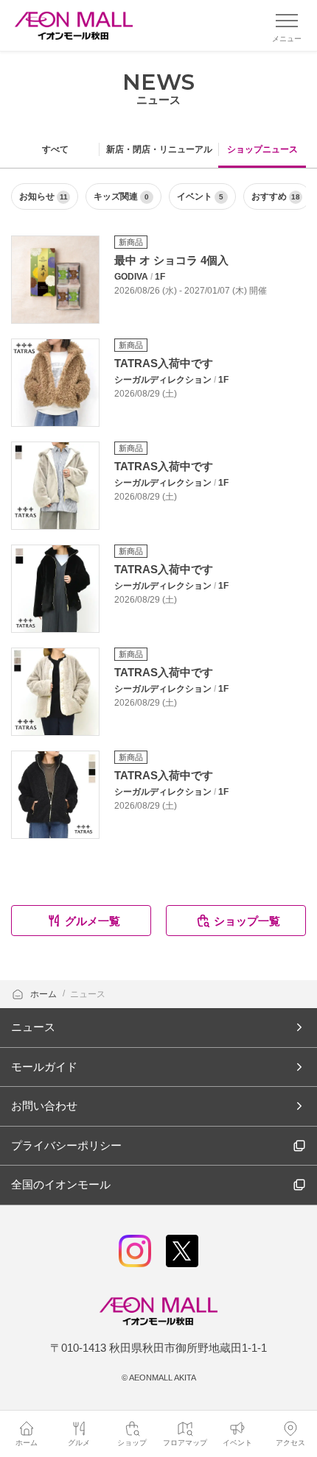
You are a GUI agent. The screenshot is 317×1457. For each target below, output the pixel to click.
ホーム (44, 994)
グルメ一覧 (92, 921)
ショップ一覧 (247, 921)
